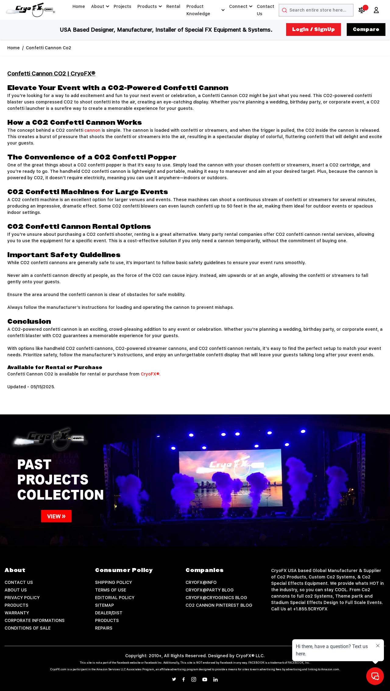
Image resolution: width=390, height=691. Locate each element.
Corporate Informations (35, 620)
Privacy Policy (22, 598)
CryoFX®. (151, 374)
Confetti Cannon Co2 (48, 48)
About (97, 6)
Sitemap (104, 605)
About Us (16, 590)
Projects (122, 6)
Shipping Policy (113, 582)
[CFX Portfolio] (195, 480)
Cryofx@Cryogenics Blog (216, 598)
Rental (173, 6)
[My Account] (376, 10)
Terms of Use (110, 590)
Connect (238, 6)
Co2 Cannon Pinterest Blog (219, 605)
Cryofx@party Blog (210, 590)
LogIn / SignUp (313, 29)
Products (147, 6)
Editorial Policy (114, 598)
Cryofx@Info (201, 582)
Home (79, 6)
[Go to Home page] (30, 10)
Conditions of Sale (28, 628)
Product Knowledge (198, 10)
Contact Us (265, 10)
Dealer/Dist (108, 613)
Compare (366, 29)
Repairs (103, 628)
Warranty (17, 613)
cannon (93, 130)
